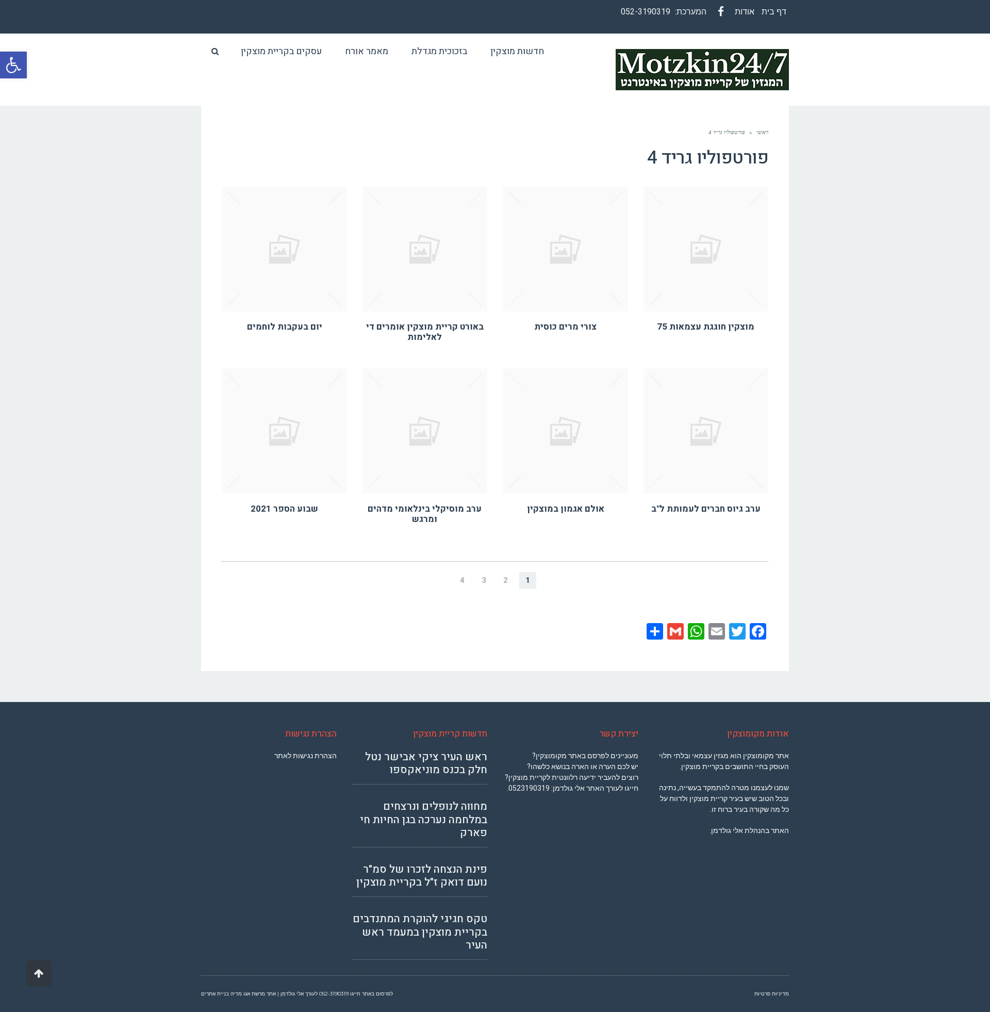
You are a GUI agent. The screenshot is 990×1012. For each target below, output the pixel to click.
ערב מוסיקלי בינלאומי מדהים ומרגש (425, 514)
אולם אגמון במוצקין (565, 508)
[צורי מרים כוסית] (566, 249)
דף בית (774, 12)
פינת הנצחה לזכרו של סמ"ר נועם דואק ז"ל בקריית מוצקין (421, 875)
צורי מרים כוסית (565, 326)
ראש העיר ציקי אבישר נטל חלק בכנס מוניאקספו (426, 763)
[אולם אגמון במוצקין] (566, 431)
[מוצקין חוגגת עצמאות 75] (706, 249)
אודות (744, 12)
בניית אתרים (215, 993)
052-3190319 (645, 12)
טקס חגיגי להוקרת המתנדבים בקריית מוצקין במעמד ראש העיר (420, 932)
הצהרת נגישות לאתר (305, 756)
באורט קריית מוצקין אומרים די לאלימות (425, 332)
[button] (13, 65)
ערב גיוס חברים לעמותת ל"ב (706, 508)
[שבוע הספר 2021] (285, 431)
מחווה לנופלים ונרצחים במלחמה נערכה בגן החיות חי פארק (423, 819)
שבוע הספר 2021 (284, 508)
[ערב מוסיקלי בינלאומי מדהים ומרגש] (425, 431)
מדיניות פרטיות (771, 993)
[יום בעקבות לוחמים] (285, 249)
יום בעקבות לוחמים (284, 326)
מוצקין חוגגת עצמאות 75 (705, 326)
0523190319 (529, 788)
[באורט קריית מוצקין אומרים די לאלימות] (425, 249)
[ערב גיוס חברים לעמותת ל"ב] (706, 431)
